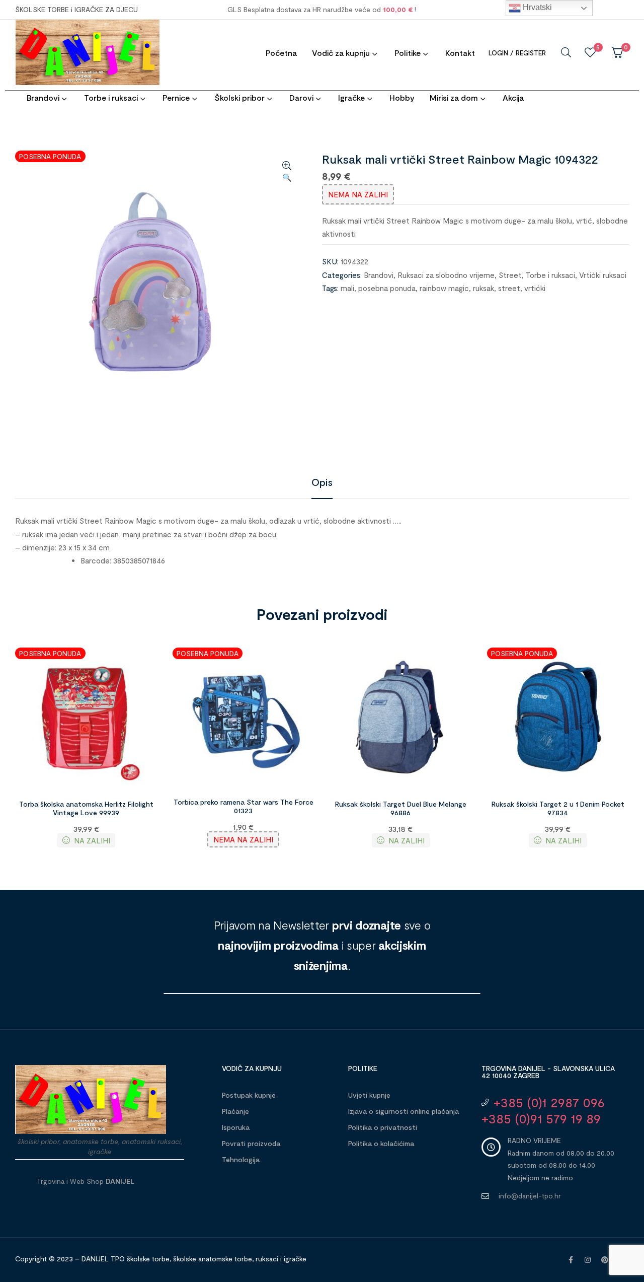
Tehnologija (241, 1159)
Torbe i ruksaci (550, 274)
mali (347, 288)
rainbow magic (444, 288)
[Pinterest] (605, 1260)
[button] (287, 172)
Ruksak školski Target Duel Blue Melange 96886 (400, 808)
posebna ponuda (387, 288)
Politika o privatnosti (382, 1127)
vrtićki (534, 288)
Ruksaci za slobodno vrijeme (446, 274)
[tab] (322, 481)
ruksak (483, 288)
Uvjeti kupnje (369, 1095)
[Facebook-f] (571, 1260)
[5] (590, 52)
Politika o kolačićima (381, 1143)
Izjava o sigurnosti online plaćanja (403, 1111)
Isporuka (236, 1127)
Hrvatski (536, 7)
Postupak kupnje (249, 1095)
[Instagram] (588, 1260)
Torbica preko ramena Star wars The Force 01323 (243, 806)
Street (510, 274)
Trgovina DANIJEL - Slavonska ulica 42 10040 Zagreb (548, 1072)
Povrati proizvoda (251, 1143)
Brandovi (378, 274)
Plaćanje (235, 1111)
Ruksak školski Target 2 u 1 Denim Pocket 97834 (558, 808)
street (509, 288)
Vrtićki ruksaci (602, 274)
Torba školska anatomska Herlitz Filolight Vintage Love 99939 (86, 808)
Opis (322, 482)
